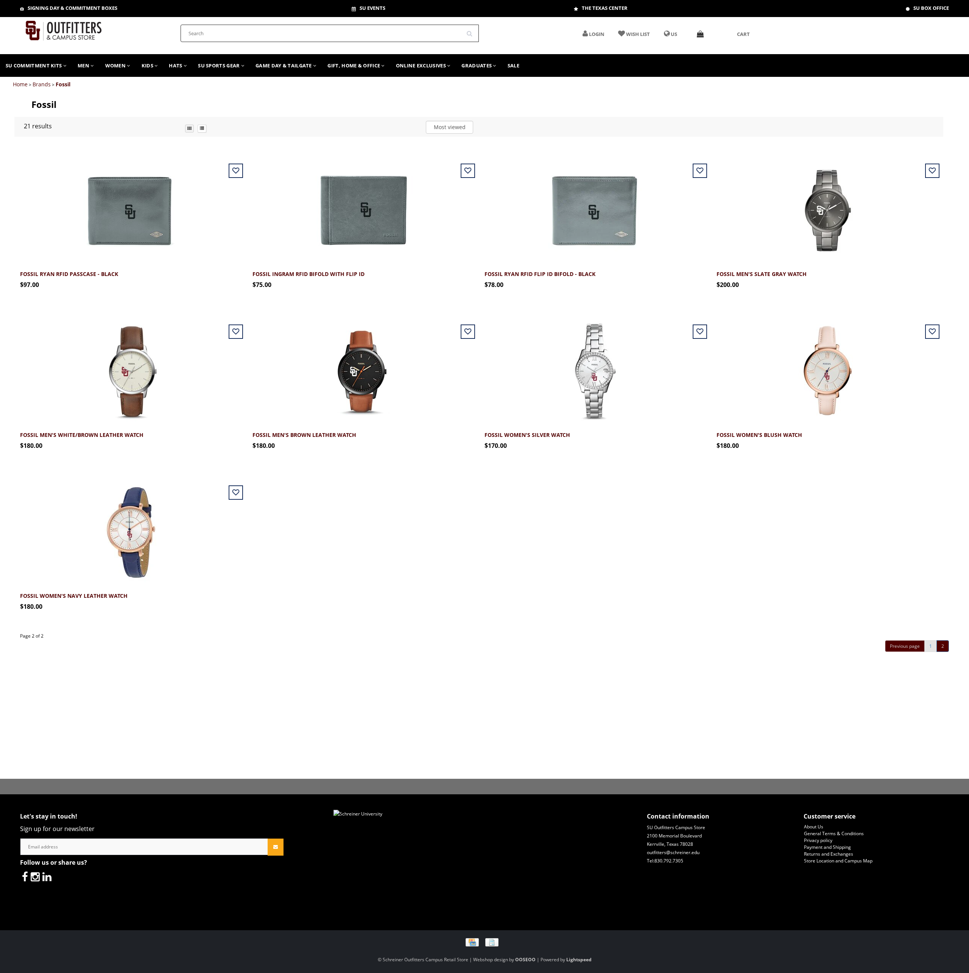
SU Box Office (931, 8)
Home (20, 84)
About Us (813, 826)
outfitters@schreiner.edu (673, 852)
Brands (42, 84)
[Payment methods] (485, 942)
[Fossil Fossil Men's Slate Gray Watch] (827, 206)
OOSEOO (525, 959)
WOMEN (116, 65)
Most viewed (450, 127)
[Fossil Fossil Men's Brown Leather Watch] (363, 367)
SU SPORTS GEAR (219, 65)
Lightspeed (579, 959)
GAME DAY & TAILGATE (284, 65)
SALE (513, 65)
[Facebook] (25, 876)
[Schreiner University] (63, 28)
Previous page (905, 646)
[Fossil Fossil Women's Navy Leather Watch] (131, 528)
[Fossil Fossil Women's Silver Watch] (595, 367)
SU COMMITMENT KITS (34, 65)
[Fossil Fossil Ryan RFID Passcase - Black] (131, 206)
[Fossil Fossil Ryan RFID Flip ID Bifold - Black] (595, 206)
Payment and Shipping (827, 847)
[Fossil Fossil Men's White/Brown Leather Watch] (131, 367)
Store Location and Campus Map (838, 861)
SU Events (372, 8)
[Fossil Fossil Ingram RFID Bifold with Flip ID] (363, 206)
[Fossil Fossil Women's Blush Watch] (827, 367)
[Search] (472, 31)
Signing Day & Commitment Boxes (72, 8)
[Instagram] (35, 876)
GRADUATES (477, 65)
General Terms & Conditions (834, 833)
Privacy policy (818, 840)
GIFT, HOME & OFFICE (354, 65)
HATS (176, 65)
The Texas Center (605, 8)
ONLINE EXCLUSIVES (421, 65)
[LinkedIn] (46, 876)
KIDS (148, 65)
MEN (84, 65)
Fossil (63, 84)
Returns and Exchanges (828, 854)
